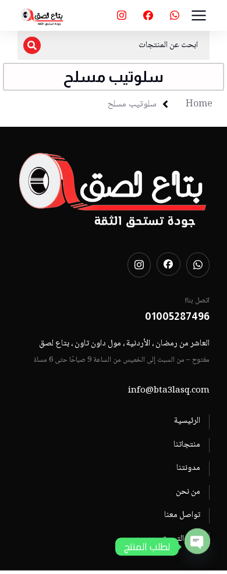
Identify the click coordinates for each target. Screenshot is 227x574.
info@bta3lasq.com (169, 390)
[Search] (32, 45)
